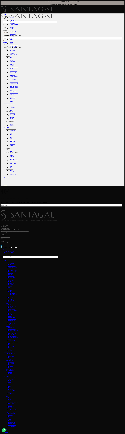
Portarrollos (12, 38)
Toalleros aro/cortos (14, 45)
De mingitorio (12, 61)
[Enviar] (3, 40)
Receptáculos (12, 97)
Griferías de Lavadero (10, 120)
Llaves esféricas (13, 171)
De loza (11, 124)
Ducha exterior (12, 65)
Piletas (11, 166)
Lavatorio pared (13, 72)
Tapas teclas (12, 74)
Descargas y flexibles (14, 26)
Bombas (7, 147)
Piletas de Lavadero (10, 121)
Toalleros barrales (13, 46)
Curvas (11, 136)
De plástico (12, 125)
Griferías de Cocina (10, 116)
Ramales (11, 138)
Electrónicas (12, 68)
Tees (11, 142)
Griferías (8, 56)
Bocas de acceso (13, 163)
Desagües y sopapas (14, 24)
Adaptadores (12, 130)
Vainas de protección (14, 160)
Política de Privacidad (8, 252)
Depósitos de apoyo (14, 86)
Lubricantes (12, 156)
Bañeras (11, 96)
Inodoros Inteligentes (14, 83)
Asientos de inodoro (14, 85)
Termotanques (13, 176)
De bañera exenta (13, 59)
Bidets (11, 90)
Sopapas (11, 42)
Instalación (7, 127)
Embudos (11, 165)
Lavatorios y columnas (14, 93)
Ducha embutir (12, 64)
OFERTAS (6, 177)
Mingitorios (12, 94)
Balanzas (11, 19)
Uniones (11, 145)
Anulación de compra (7, 250)
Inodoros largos (13, 79)
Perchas (11, 35)
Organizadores (12, 34)
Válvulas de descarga (14, 76)
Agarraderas (12, 17)
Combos (11, 101)
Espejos (11, 28)
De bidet (11, 60)
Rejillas (11, 167)
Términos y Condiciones (8, 251)
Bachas (7, 49)
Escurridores (12, 109)
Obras (5, 180)
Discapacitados (13, 98)
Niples (11, 137)
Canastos (11, 106)
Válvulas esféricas (13, 174)
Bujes (11, 132)
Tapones (11, 43)
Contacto (6, 182)
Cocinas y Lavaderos (8, 103)
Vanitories (12, 100)
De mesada (12, 117)
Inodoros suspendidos (14, 82)
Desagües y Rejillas (10, 162)
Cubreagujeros (12, 23)
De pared (11, 118)
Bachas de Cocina (9, 111)
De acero (11, 123)
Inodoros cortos (13, 80)
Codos (11, 133)
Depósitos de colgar (14, 87)
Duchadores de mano (14, 67)
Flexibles (11, 155)
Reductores (12, 140)
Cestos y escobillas (13, 21)
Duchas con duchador (14, 63)
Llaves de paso (13, 173)
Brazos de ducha (13, 20)
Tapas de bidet (13, 91)
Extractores (12, 30)
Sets (10, 41)
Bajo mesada (12, 50)
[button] (6, 185)
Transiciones (12, 144)
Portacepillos (12, 37)
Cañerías (8, 148)
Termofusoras (12, 158)
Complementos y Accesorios (12, 152)
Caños (11, 149)
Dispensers (12, 27)
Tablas (11, 110)
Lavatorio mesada (13, 71)
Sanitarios (8, 78)
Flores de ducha (13, 31)
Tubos (11, 151)
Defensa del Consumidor (8, 254)
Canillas (11, 57)
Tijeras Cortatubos (13, 159)
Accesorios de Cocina (10, 104)
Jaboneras (12, 32)
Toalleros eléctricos (14, 47)
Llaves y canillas (9, 169)
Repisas (11, 39)
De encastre (12, 53)
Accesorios (8, 16)
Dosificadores (12, 107)
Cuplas (11, 134)
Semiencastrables (13, 54)
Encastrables (12, 114)
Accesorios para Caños (11, 129)
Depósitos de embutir (14, 89)
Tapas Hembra (12, 141)
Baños (5, 14)
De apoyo (11, 52)
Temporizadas (12, 75)
